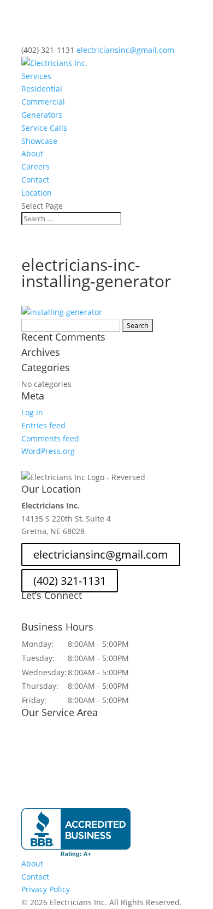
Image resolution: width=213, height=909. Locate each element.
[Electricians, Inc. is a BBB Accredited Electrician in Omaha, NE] (76, 832)
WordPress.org (48, 451)
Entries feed (43, 425)
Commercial (43, 101)
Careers (35, 166)
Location (36, 192)
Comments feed (50, 438)
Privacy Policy (45, 889)
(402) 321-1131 (47, 50)
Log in (32, 412)
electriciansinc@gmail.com (100, 554)
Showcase (39, 141)
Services (36, 76)
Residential (41, 88)
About (32, 153)
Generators (41, 115)
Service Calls (44, 128)
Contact (35, 179)
